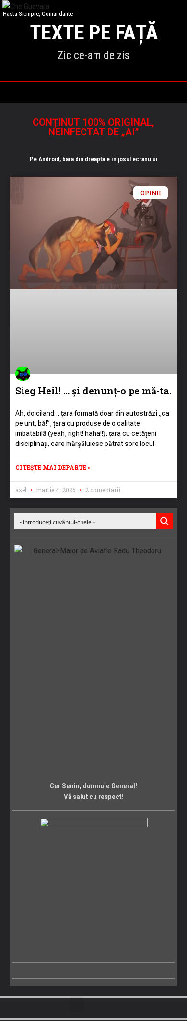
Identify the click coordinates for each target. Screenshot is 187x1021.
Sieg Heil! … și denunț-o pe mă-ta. (93, 390)
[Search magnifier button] (164, 521)
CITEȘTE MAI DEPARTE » (53, 467)
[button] (93, 90)
